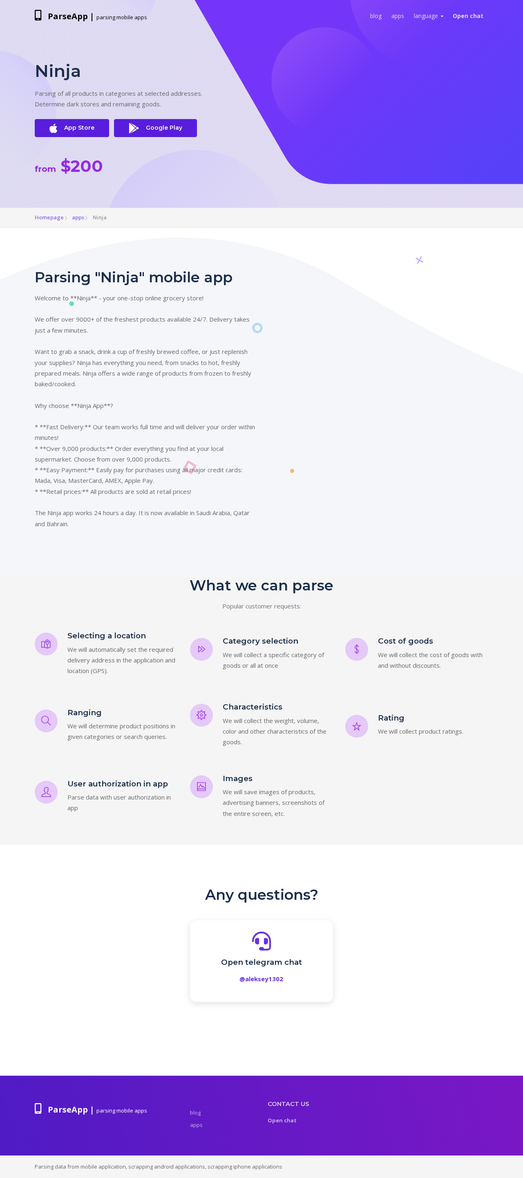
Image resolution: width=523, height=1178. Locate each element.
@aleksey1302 (261, 979)
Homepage (49, 217)
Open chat (468, 16)
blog (376, 16)
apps (397, 16)
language (426, 16)
